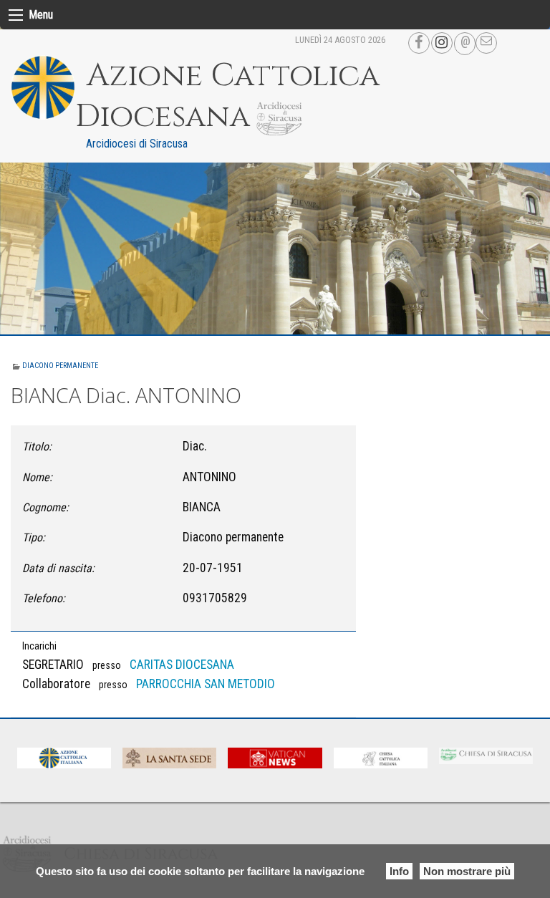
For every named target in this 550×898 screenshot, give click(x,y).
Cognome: (45, 507)
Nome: (37, 477)
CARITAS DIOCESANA (182, 664)
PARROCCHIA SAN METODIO (205, 684)
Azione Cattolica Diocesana (227, 96)
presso (106, 665)
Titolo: (37, 446)
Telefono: (43, 598)
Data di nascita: (58, 568)
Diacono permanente (60, 365)
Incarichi (39, 646)
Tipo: (33, 537)
